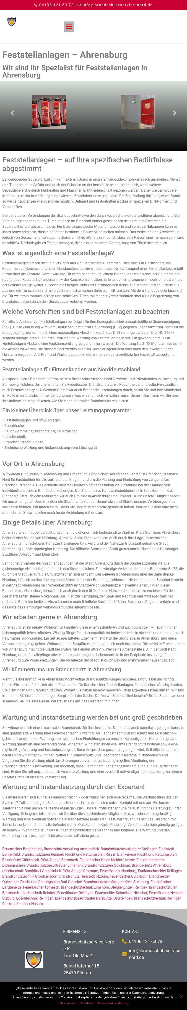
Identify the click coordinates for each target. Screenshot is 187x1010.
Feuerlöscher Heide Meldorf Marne (107, 860)
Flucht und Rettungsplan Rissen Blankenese (100, 854)
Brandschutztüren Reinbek (42, 854)
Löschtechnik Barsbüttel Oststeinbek (31, 871)
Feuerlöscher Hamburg (118, 871)
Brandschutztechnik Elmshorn (85, 887)
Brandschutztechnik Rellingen (158, 898)
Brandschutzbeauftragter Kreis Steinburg (116, 882)
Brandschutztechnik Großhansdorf (30, 876)
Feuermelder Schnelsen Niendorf (121, 893)
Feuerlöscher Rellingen (75, 893)
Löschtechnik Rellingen (34, 898)
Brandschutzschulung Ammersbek (71, 849)
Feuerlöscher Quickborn (129, 876)
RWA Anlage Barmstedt (59, 860)
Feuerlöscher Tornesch (41, 887)
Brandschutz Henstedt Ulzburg (83, 876)
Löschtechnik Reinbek (38, 893)
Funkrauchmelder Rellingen (160, 871)
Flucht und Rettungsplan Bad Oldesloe (51, 882)
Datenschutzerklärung (112, 1003)
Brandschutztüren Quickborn (107, 865)
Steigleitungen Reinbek (129, 887)
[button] (69, 26)
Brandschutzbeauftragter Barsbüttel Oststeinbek (93, 898)
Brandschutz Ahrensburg (151, 865)
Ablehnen (87, 1003)
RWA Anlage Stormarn (80, 871)
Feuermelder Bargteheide (22, 849)
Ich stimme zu (68, 1003)
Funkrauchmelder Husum (22, 904)
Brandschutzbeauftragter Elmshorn (54, 865)
